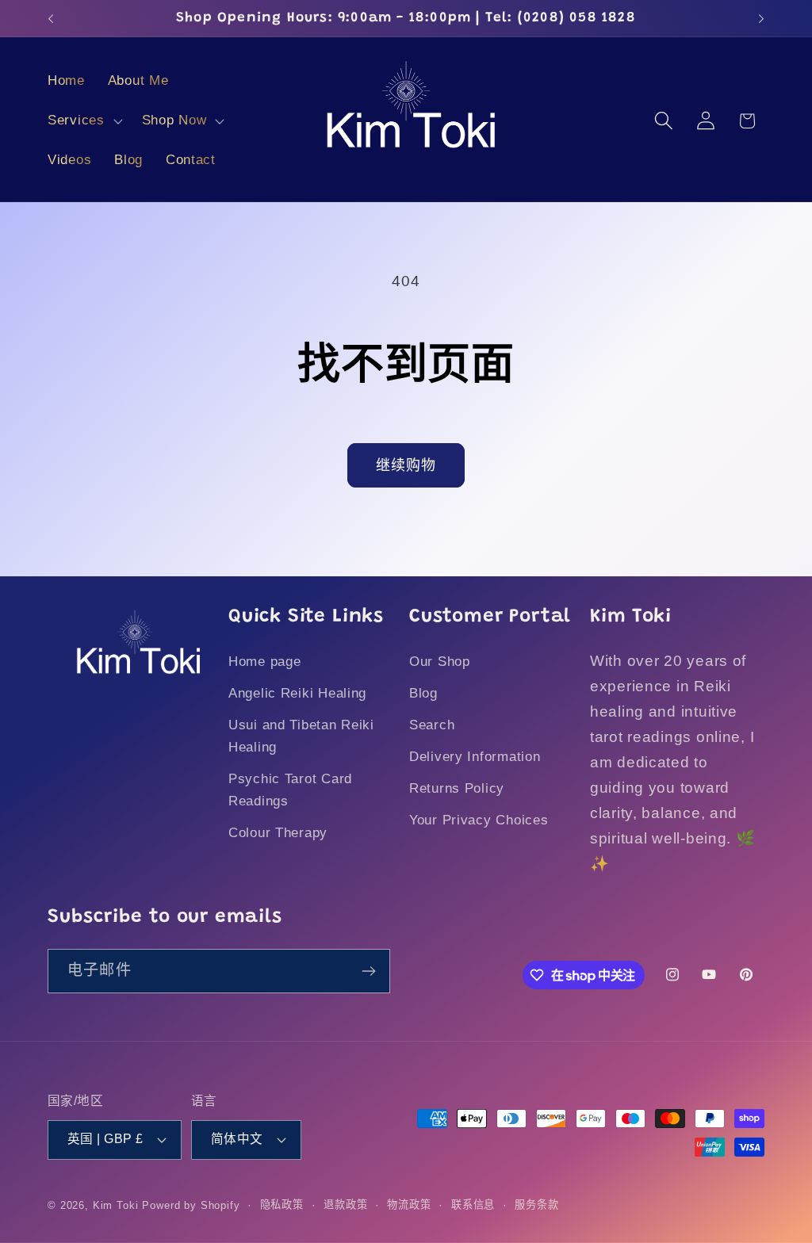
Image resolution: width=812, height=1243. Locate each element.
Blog (423, 693)
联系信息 (473, 1204)
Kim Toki (116, 1205)
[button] (83, 121)
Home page (264, 661)
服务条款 (536, 1204)
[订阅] (368, 971)
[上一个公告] (50, 18)
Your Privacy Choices (478, 820)
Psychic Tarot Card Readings (290, 790)
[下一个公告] (761, 18)
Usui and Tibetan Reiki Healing (301, 736)
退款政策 (345, 1204)
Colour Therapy (277, 832)
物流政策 (409, 1204)
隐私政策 (282, 1204)
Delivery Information (474, 756)
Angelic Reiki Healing (297, 693)
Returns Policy (456, 788)
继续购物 (406, 465)
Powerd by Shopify (190, 1205)
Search (431, 724)
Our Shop (439, 661)
